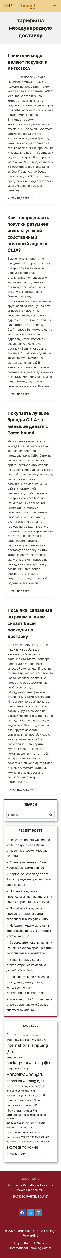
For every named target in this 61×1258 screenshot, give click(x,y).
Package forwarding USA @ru (18, 1069)
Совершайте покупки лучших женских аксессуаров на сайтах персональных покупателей (29, 948)
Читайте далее (20, 198)
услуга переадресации (35, 1136)
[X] (30, 1212)
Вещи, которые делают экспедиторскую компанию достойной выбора (26, 965)
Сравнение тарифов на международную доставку (26, 1116)
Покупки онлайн (21, 1110)
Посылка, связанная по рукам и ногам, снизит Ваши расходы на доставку (30, 623)
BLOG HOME (30, 1179)
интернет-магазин (36, 1122)
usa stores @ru (37, 1095)
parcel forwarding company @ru (26, 1086)
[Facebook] (22, 1212)
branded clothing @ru (29, 1035)
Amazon (12, 1035)
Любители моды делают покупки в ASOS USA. (27, 62)
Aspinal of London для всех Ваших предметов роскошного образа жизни (28, 879)
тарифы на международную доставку (25, 1132)
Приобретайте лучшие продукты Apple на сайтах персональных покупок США (27, 914)
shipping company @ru (20, 1090)
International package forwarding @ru (26, 1039)
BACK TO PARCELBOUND (30, 1196)
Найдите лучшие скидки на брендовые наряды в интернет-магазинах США (29, 931)
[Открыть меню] (54, 6)
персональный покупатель (19, 1127)
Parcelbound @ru (25, 1074)
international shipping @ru (27, 1048)
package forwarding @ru (28, 1062)
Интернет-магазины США (23, 1100)
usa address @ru (16, 1095)
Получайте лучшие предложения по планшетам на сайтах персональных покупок (29, 897)
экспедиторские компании (22, 1150)
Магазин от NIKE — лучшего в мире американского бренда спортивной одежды (29, 1005)
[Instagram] (38, 1212)
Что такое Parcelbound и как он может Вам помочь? (30, 1188)
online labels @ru (14, 1057)
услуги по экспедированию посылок (28, 1141)
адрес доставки (15, 1122)
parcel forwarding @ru (25, 1081)
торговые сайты (13, 1137)
